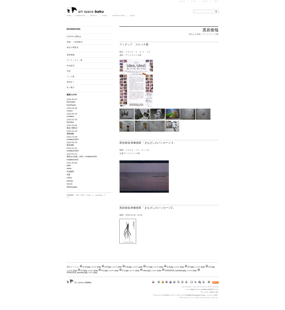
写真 (69, 71)
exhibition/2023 (73, 151)
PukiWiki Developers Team (195, 295)
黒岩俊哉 (210, 30)
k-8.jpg (129, 267)
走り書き (71, 87)
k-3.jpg (84, 270)
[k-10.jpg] (171, 131)
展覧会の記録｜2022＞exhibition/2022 (82, 156)
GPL (216, 295)
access (70, 184)
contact (70, 111)
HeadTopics (71, 105)
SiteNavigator (72, 187)
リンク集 (71, 76)
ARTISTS (93, 15)
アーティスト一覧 (74, 60)
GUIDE (104, 15)
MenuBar (70, 122)
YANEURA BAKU (118, 15)
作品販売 (71, 66)
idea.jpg (146, 270)
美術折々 (71, 82)
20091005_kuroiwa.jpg (175, 270)
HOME (69, 15)
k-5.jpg (191, 267)
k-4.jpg (212, 267)
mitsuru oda (213, 292)
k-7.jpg (149, 267)
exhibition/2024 (73, 139)
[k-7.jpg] (126, 131)
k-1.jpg (125, 270)
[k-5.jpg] (187, 119)
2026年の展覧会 (74, 36)
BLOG (132, 15)
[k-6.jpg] (203, 119)
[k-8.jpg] (142, 131)
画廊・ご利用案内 (74, 42)
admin (216, 1)
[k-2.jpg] (142, 119)
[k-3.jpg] (157, 119)
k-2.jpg (105, 270)
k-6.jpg (170, 267)
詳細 (98, 267)
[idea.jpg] (136, 107)
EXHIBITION (80, 15)
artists (69, 168)
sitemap (70, 181)
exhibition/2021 (73, 160)
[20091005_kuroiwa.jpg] (144, 192)
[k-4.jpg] (172, 119)
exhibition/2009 (206, 289)
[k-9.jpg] (157, 131)
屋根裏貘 (71, 55)
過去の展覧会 (73, 47)
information (71, 102)
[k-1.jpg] (126, 119)
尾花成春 (70, 145)
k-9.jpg (108, 267)
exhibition (70, 116)
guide (69, 165)
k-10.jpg (86, 267)
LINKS (69, 178)
